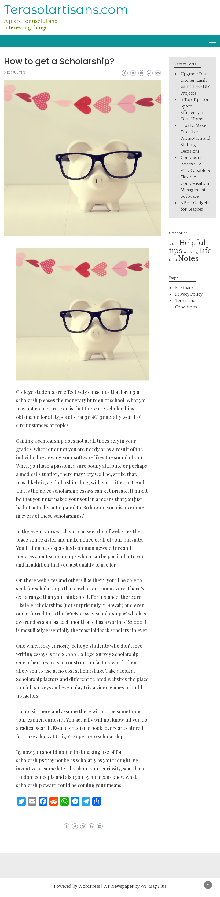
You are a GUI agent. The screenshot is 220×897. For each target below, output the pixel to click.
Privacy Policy (189, 294)
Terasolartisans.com (66, 9)
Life (205, 250)
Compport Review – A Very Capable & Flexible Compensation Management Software (196, 177)
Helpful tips (15, 72)
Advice (173, 244)
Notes (188, 258)
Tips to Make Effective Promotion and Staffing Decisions (195, 138)
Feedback (184, 287)
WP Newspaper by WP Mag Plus (134, 886)
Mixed (173, 260)
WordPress (89, 886)
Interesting (190, 252)
